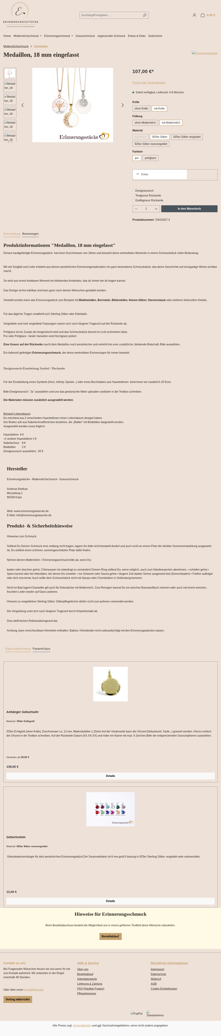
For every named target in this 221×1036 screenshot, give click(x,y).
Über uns (82, 969)
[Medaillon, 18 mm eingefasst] (72, 105)
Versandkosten (82, 1025)
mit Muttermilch (171, 122)
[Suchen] (145, 15)
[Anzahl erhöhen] (156, 208)
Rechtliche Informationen (169, 963)
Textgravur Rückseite (148, 195)
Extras (144, 174)
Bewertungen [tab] (30, 233)
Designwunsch (144, 190)
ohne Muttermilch (145, 122)
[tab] (12, 234)
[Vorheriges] (22, 105)
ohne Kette (141, 108)
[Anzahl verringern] (136, 208)
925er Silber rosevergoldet (151, 143)
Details (110, 775)
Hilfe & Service (88, 963)
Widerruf (156, 978)
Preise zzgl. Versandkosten (149, 82)
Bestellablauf (110, 936)
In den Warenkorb (189, 208)
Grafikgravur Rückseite (149, 200)
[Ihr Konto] (194, 15)
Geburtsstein (16, 837)
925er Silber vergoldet (186, 136)
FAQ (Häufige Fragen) (90, 988)
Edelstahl (141, 137)
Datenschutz (158, 974)
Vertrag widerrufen (18, 999)
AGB (154, 983)
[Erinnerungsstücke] (205, 53)
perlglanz (150, 157)
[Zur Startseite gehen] (20, 14)
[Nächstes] (122, 105)
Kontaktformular (33, 989)
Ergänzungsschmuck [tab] (18, 648)
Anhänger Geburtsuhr (22, 712)
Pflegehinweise (86, 993)
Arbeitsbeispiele (87, 978)
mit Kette (159, 108)
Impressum (157, 969)
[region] (64, 105)
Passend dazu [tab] (41, 648)
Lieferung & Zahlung (89, 983)
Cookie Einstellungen (164, 988)
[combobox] (110, 15)
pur (137, 157)
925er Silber (159, 136)
